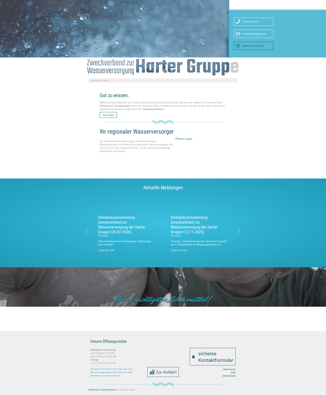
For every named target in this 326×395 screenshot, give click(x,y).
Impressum (229, 369)
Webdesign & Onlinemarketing (102, 389)
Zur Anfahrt (166, 372)
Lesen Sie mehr (106, 250)
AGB (233, 372)
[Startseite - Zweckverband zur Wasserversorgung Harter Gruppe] (163, 66)
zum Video (108, 115)
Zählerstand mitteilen (253, 45)
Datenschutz (229, 375)
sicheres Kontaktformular (215, 356)
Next (238, 229)
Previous (88, 229)
